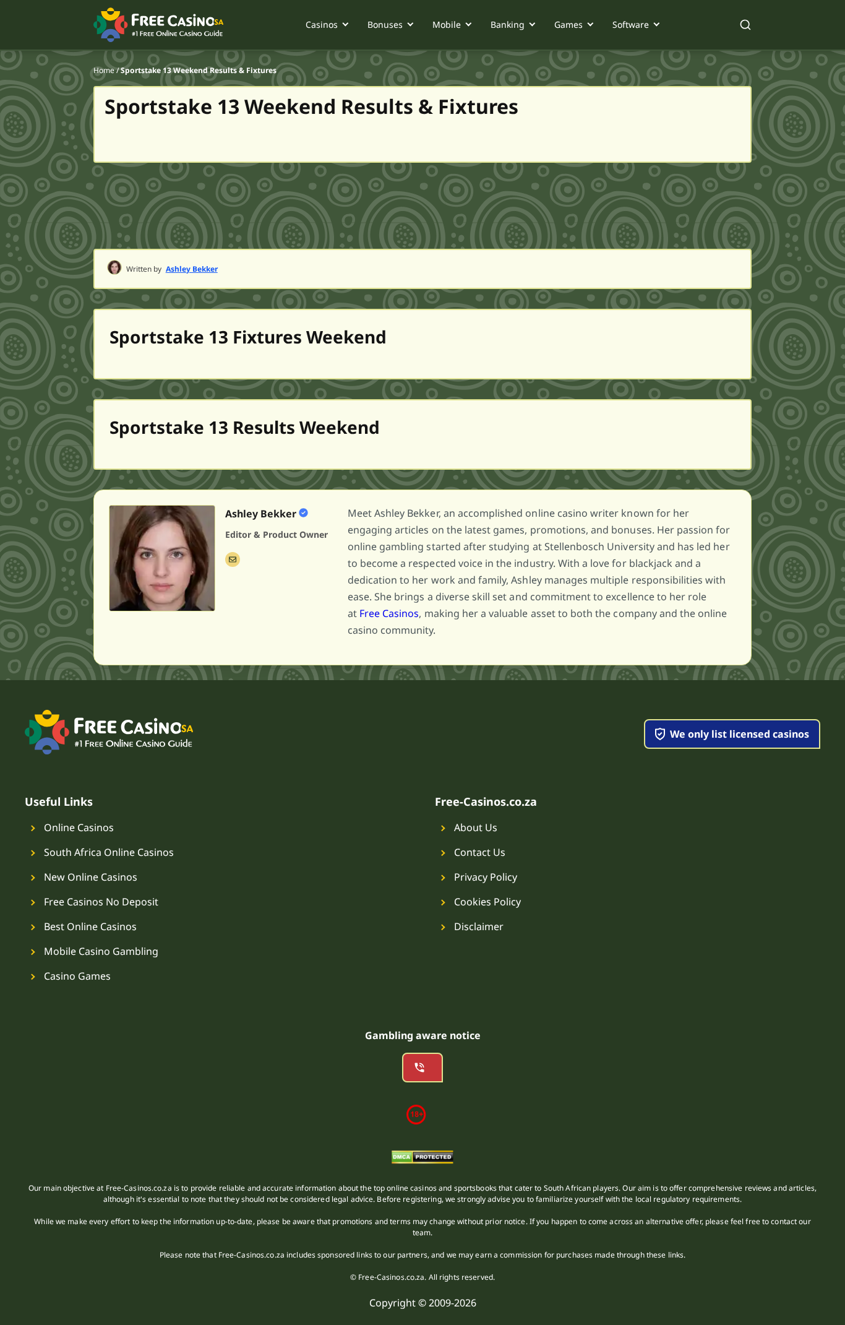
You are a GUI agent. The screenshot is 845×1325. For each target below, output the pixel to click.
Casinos (322, 24)
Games (568, 24)
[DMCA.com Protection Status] (422, 1159)
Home (103, 70)
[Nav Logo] (159, 25)
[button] (542, 572)
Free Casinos (389, 613)
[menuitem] (327, 25)
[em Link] (232, 559)
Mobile (446, 24)
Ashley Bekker (192, 269)
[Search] (745, 25)
